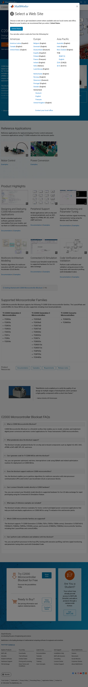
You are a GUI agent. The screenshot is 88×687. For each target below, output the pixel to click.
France (35, 59)
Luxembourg (37, 69)
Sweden (36, 87)
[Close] (77, 6)
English (38, 96)
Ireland (35, 63)
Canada (12, 47)
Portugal (36, 83)
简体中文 (62, 56)
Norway (36, 77)
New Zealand (61, 50)
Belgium (36, 43)
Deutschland (37, 50)
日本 (58, 63)
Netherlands (37, 74)
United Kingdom (39, 103)
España (36, 53)
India (58, 47)
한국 (58, 66)
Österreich (37, 80)
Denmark (36, 47)
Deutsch (38, 93)
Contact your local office (44, 110)
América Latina (15, 43)
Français (39, 99)
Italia (35, 66)
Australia (60, 43)
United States (15, 50)
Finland (36, 56)
